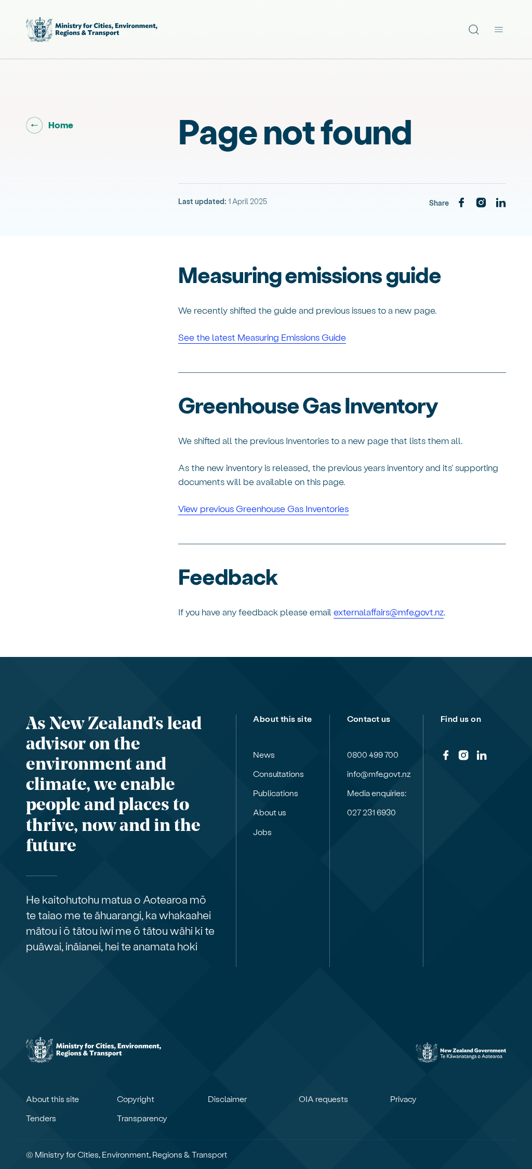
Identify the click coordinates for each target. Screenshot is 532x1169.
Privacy (403, 1099)
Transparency (142, 1118)
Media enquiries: (376, 793)
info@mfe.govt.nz (379, 774)
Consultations (278, 774)
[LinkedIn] (501, 203)
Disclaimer (227, 1099)
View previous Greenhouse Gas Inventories (263, 508)
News (264, 754)
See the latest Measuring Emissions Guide (262, 336)
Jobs (262, 832)
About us (269, 812)
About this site (52, 1099)
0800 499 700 (372, 754)
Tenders (41, 1118)
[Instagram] (481, 203)
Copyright (135, 1099)
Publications (275, 793)
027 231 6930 (371, 812)
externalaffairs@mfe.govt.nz (389, 611)
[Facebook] (461, 203)
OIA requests (323, 1099)
